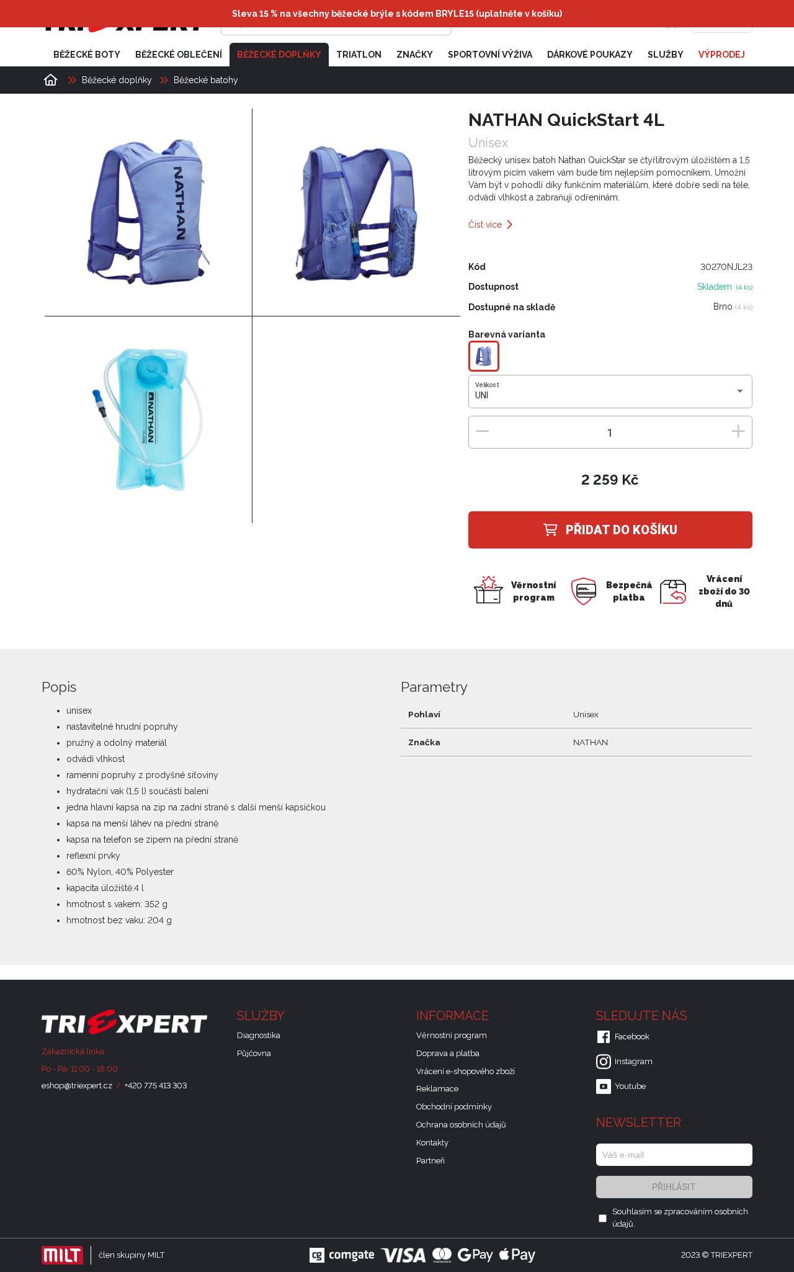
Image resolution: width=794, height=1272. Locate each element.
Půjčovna (254, 1053)
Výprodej (721, 55)
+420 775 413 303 (156, 1085)
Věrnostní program (451, 1035)
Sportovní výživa (490, 55)
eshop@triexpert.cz (77, 1085)
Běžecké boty (86, 55)
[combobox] (610, 396)
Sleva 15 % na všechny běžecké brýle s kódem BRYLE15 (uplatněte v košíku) (397, 14)
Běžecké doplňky (279, 55)
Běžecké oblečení (178, 55)
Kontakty (432, 1142)
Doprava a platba (448, 1053)
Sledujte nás (643, 1016)
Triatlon (358, 55)
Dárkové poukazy (590, 55)
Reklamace (437, 1088)
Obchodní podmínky (454, 1106)
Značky (414, 55)
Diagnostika (258, 1035)
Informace (454, 1016)
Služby (666, 55)
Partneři (430, 1160)
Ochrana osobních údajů (461, 1124)
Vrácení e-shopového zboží (465, 1071)
